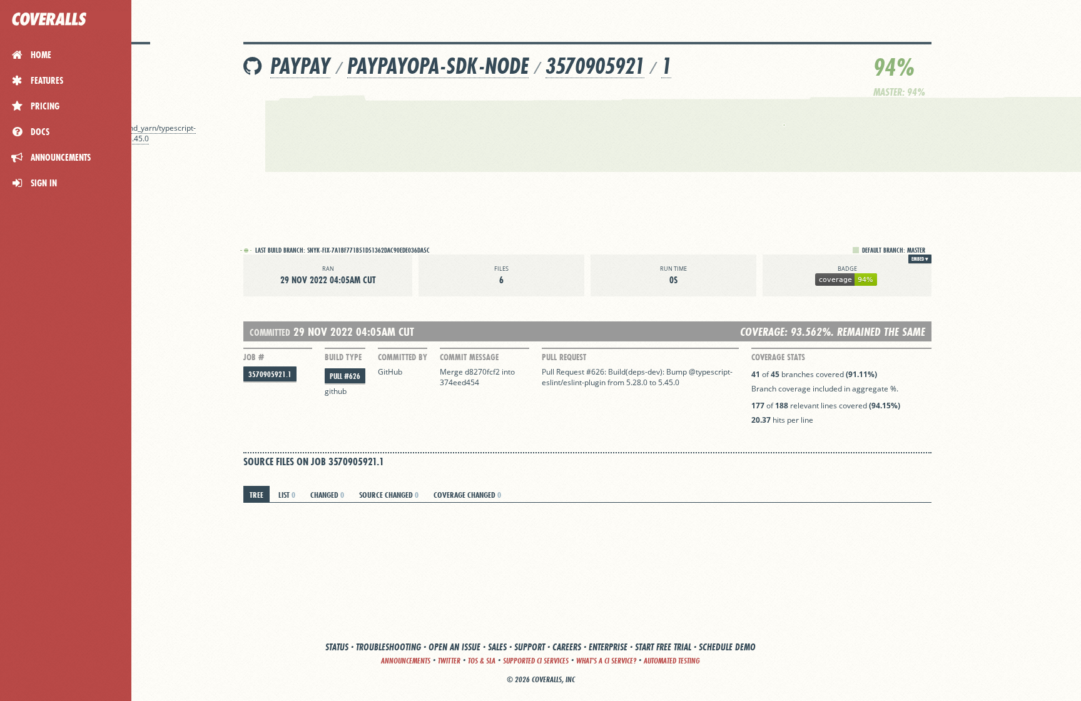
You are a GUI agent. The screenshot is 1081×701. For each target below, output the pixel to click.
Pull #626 (345, 376)
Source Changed (389, 494)
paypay (300, 66)
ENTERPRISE (608, 646)
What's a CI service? (606, 660)
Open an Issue (454, 646)
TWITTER (449, 660)
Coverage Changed (467, 494)
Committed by (402, 357)
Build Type (343, 357)
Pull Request (564, 357)
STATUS (336, 646)
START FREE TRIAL (663, 646)
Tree (256, 494)
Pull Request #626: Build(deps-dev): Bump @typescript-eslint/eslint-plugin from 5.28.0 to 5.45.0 (637, 377)
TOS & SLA (481, 660)
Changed (327, 494)
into (508, 371)
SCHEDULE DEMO (727, 646)
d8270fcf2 (482, 371)
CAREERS (566, 646)
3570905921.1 (270, 374)
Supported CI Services (536, 660)
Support (529, 646)
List (286, 494)
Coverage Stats (778, 357)
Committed (270, 332)
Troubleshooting (388, 646)
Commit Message (469, 357)
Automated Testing (672, 660)
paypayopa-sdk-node (438, 66)
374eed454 (459, 382)
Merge (452, 371)
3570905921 (595, 66)
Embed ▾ (919, 259)
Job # (253, 357)
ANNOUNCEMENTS (405, 660)
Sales (497, 646)
